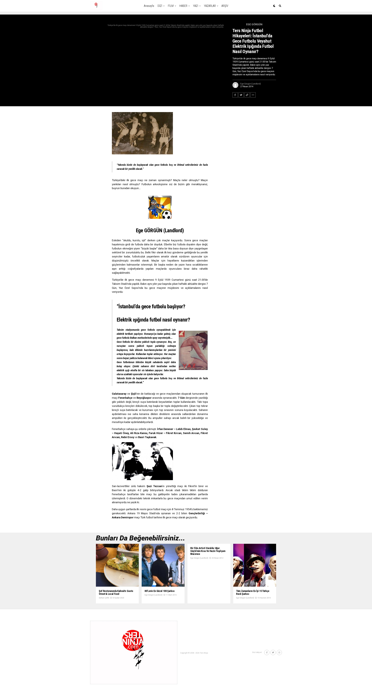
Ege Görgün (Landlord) (250, 84)
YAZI (195, 6)
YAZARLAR (210, 6)
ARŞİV (224, 6)
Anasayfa (149, 6)
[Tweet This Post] (241, 95)
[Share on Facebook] (235, 95)
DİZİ (160, 6)
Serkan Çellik (104, 598)
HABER (183, 6)
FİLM (171, 6)
